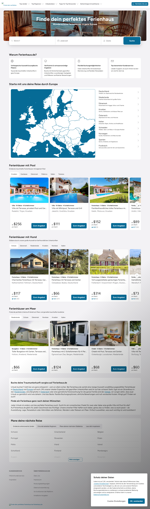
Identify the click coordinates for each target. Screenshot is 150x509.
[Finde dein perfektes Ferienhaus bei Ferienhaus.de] (25, 504)
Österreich (45, 392)
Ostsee (107, 392)
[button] (78, 41)
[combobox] (33, 41)
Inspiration (12, 480)
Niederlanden (19, 392)
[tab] (14, 174)
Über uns (37, 476)
